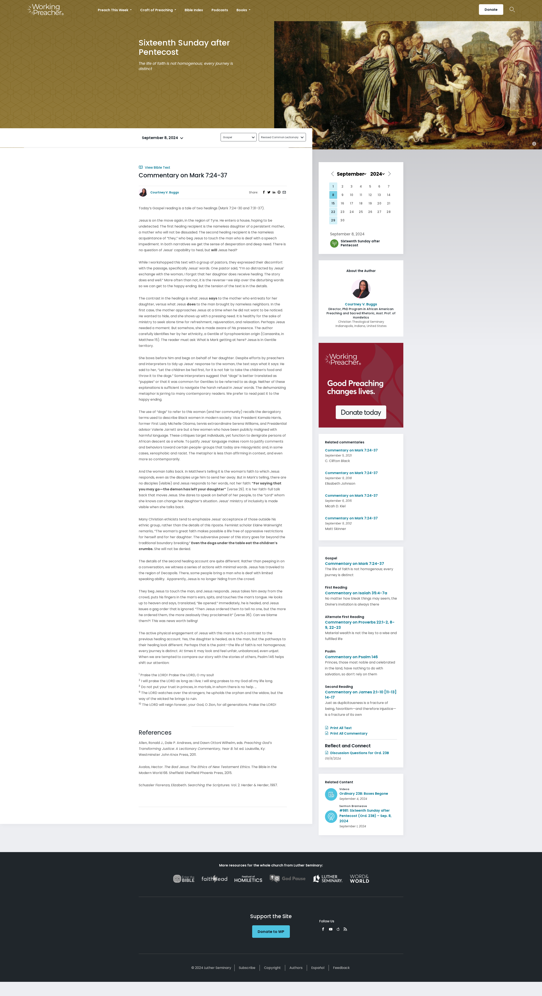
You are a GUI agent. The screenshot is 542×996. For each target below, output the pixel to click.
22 (333, 212)
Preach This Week (113, 10)
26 (370, 212)
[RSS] (345, 929)
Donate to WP (271, 931)
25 (361, 212)
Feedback (341, 967)
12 (370, 195)
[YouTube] (331, 929)
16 (342, 203)
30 (342, 220)
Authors (296, 967)
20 (379, 203)
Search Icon (512, 9)
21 (388, 203)
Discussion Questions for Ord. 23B (359, 752)
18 (361, 203)
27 (379, 212)
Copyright (272, 967)
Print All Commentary (348, 733)
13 (379, 195)
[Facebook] (323, 929)
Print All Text (340, 728)
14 (389, 195)
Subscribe (247, 967)
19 (370, 203)
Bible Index (194, 10)
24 (352, 212)
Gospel (227, 137)
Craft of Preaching (157, 10)
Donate (491, 9)
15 (333, 203)
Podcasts (220, 10)
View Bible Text (157, 167)
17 (351, 203)
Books (242, 10)
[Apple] (338, 929)
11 (361, 195)
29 (333, 220)
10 (351, 195)
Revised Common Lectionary (280, 137)
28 (389, 212)
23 (342, 212)
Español (317, 967)
